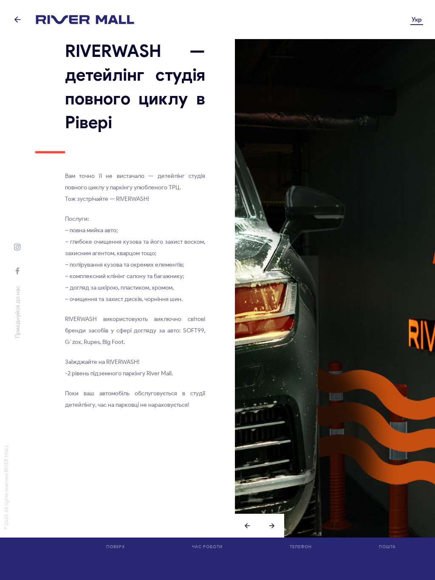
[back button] (17, 19)
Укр (417, 19)
